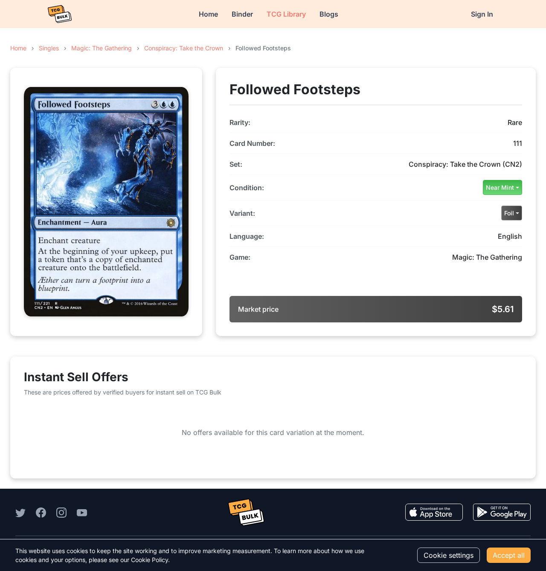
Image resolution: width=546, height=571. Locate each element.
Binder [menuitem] (242, 14)
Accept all (509, 555)
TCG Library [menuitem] (286, 14)
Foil (509, 213)
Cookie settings (448, 555)
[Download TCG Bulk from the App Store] (434, 512)
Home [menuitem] (208, 14)
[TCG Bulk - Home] (60, 14)
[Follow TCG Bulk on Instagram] (61, 512)
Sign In (482, 14)
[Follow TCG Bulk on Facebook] (41, 512)
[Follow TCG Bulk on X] (20, 512)
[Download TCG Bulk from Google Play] (502, 512)
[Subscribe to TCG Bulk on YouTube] (82, 512)
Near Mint (500, 187)
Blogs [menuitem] (328, 14)
